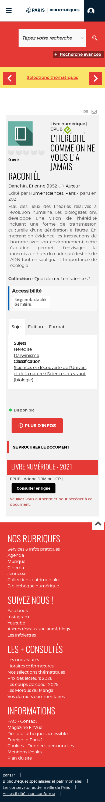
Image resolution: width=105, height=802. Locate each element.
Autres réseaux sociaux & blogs (39, 628)
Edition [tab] (35, 326)
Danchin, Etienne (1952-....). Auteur (44, 186)
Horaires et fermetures (31, 666)
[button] (94, 10)
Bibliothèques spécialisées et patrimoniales (42, 781)
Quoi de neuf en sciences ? (62, 278)
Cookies (16, 745)
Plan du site (20, 758)
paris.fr (9, 775)
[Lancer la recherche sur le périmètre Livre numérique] (95, 38)
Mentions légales (25, 751)
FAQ (12, 721)
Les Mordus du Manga (30, 690)
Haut (98, 524)
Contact (28, 721)
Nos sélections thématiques (36, 672)
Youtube (16, 623)
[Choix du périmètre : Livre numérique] (10, 38)
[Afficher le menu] (8, 10)
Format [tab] (56, 326)
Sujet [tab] (17, 326)
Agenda (16, 555)
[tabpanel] (52, 361)
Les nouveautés (23, 659)
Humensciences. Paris (52, 193)
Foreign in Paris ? (25, 739)
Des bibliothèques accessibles (38, 733)
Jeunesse (17, 573)
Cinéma (16, 567)
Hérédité (23, 349)
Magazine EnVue (25, 727)
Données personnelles (50, 745)
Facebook (18, 610)
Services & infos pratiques (34, 549)
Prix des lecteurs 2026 (30, 678)
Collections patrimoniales (34, 579)
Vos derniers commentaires (36, 696)
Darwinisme (26, 355)
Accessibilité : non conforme (29, 793)
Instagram (18, 616)
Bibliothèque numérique (33, 585)
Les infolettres (22, 635)
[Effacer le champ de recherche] (83, 38)
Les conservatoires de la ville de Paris (36, 787)
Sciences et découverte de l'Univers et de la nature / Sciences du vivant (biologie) (50, 373)
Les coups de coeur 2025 (33, 684)
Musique (16, 561)
